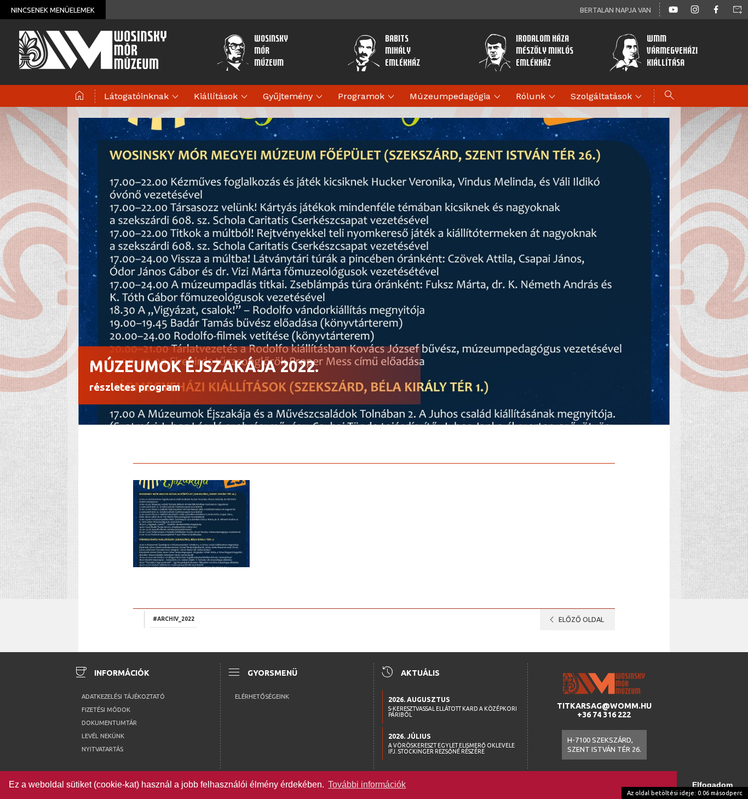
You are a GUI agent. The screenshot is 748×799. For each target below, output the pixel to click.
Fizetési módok (106, 709)
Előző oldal (574, 619)
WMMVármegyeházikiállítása (672, 52)
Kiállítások (222, 97)
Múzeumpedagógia (457, 97)
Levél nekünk (103, 736)
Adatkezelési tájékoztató (123, 696)
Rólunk (537, 97)
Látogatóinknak (143, 97)
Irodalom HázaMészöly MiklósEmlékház (544, 52)
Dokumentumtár (109, 723)
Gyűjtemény (294, 97)
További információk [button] (367, 784)
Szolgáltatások (608, 97)
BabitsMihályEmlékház (402, 52)
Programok (368, 97)
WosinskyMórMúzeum (271, 52)
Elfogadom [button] (712, 784)
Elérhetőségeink (262, 696)
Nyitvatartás (102, 749)
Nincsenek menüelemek (53, 10)
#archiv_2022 (173, 618)
